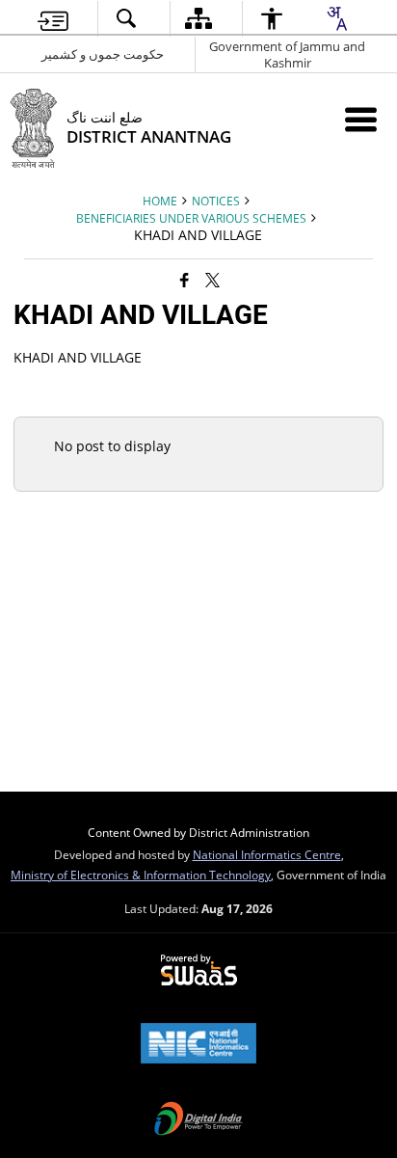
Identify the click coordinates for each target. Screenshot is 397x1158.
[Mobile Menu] (361, 119)
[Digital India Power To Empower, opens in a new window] (198, 1120)
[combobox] (336, 18)
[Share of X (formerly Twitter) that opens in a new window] (212, 279)
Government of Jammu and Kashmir (287, 54)
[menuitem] (53, 19)
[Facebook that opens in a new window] (184, 279)
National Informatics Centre (267, 854)
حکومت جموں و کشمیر (102, 54)
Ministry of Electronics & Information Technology (141, 874)
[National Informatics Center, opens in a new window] (198, 1045)
